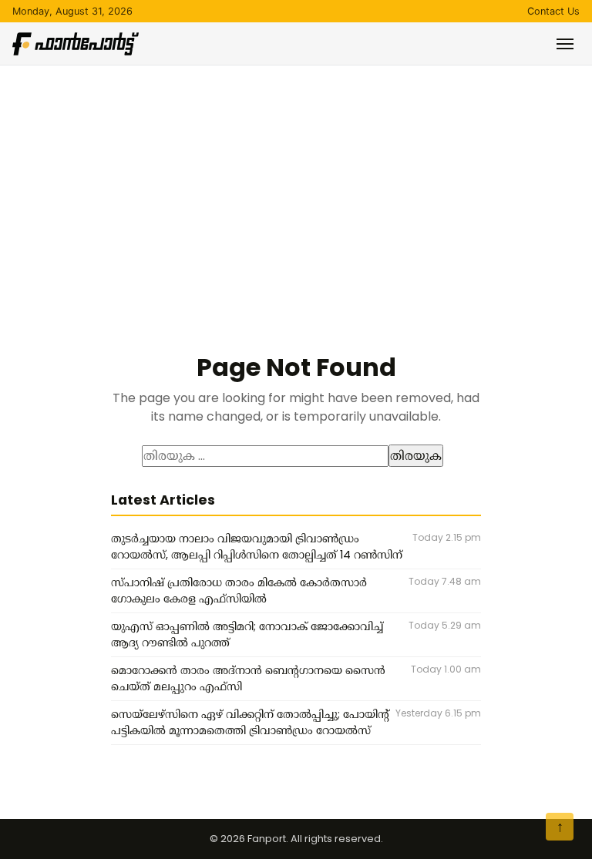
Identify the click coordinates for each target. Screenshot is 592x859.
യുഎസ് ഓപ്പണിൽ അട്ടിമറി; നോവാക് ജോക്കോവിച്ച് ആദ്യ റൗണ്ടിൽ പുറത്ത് (247, 635)
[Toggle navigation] (565, 43)
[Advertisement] (296, 181)
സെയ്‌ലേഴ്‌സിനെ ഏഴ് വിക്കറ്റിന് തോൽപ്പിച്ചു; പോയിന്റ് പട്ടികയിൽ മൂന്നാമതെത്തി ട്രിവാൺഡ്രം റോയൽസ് (250, 722)
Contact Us (553, 11)
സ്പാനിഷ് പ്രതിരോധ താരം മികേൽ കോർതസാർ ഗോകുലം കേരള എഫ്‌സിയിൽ (239, 591)
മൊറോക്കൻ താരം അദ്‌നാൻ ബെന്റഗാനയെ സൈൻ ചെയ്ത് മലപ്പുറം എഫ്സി (248, 679)
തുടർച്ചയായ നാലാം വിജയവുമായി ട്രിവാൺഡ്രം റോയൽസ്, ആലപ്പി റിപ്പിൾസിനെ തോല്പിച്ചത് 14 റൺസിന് (256, 547)
